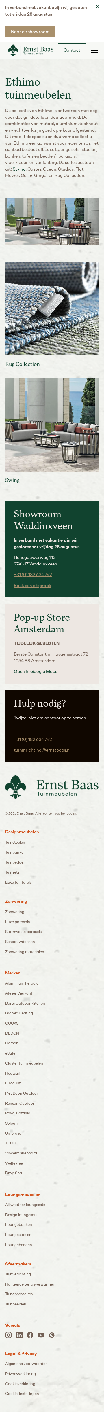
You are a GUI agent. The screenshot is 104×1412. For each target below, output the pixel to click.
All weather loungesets (25, 1205)
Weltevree (14, 1163)
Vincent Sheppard (21, 1153)
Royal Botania (17, 1113)
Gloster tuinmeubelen (24, 1063)
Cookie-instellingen (22, 1394)
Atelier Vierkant (18, 993)
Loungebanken (18, 1224)
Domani (12, 1043)
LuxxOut (13, 1083)
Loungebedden (18, 1245)
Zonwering (14, 912)
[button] (93, 50)
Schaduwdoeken (20, 942)
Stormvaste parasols (23, 932)
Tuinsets (12, 872)
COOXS (11, 1023)
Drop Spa (13, 1173)
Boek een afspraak (32, 585)
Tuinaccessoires (19, 1294)
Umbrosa (13, 1133)
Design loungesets (21, 1215)
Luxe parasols (17, 922)
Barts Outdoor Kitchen (25, 1003)
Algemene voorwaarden (26, 1364)
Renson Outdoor (19, 1103)
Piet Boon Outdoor (21, 1093)
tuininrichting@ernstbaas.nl (42, 750)
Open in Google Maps (35, 671)
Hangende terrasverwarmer (29, 1284)
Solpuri (11, 1123)
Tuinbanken (15, 852)
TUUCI (10, 1143)
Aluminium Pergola (22, 983)
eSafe (10, 1053)
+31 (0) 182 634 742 (33, 574)
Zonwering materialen (24, 952)
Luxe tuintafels (18, 882)
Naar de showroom (30, 31)
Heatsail (12, 1073)
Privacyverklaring (20, 1374)
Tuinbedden (15, 862)
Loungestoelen (18, 1235)
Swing (19, 169)
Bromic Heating (19, 1013)
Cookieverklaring (20, 1384)
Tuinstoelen (15, 842)
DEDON (12, 1033)
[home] (29, 50)
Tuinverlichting (18, 1274)
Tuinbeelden (15, 1304)
